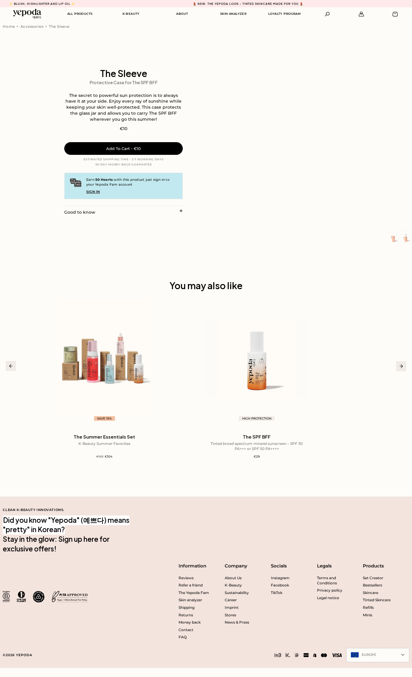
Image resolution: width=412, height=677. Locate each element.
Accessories (32, 26)
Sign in (93, 192)
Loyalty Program (284, 14)
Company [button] (236, 566)
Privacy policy (329, 590)
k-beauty (131, 14)
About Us (233, 578)
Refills (368, 607)
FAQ (183, 637)
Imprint (232, 607)
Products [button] (373, 566)
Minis (367, 615)
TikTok (276, 592)
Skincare (370, 592)
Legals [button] (324, 566)
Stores (230, 615)
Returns (186, 615)
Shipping (187, 607)
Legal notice (328, 598)
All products (80, 14)
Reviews (186, 578)
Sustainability (237, 592)
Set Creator (373, 578)
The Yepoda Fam (194, 592)
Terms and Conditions (327, 580)
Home (9, 26)
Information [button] (192, 566)
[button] (327, 14)
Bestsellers (372, 585)
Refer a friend (191, 585)
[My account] (361, 14)
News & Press (237, 622)
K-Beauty (233, 585)
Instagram (280, 578)
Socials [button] (279, 566)
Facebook (280, 585)
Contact (186, 630)
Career (231, 600)
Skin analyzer (233, 14)
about (182, 14)
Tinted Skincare (377, 600)
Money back (190, 622)
